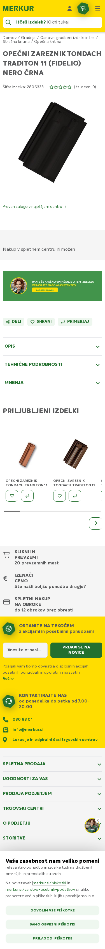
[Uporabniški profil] (69, 8)
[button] (52, 142)
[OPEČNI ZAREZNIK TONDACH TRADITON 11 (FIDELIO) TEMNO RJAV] (75, 455)
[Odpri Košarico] (83, 8)
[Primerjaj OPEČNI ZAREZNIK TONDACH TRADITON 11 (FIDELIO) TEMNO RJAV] (75, 496)
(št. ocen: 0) (85, 87)
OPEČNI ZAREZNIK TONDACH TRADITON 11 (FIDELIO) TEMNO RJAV (74, 485)
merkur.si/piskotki (49, 883)
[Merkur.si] (18, 8)
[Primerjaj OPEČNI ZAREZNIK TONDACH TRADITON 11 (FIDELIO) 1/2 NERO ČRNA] (27, 496)
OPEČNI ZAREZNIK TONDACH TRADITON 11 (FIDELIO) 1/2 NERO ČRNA (28, 485)
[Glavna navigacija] (97, 8)
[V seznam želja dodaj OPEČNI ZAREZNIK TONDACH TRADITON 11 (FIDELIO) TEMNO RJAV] (59, 496)
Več (7, 679)
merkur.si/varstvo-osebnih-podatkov (40, 890)
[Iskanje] (8, 22)
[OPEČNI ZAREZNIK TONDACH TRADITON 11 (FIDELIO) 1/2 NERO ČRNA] (28, 455)
